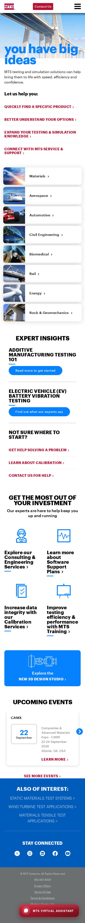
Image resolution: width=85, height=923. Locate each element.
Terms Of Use (42, 891)
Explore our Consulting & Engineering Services (20, 559)
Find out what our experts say (39, 411)
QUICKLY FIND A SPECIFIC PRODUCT (37, 107)
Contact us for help (30, 475)
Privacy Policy (42, 885)
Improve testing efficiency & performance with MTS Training (62, 619)
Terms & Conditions (42, 897)
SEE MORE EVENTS (41, 776)
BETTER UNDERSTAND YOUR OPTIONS (39, 119)
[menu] (77, 6)
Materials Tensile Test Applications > (42, 818)
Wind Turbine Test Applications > (42, 806)
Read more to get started (35, 370)
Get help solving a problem (37, 450)
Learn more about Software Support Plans (60, 562)
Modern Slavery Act (42, 903)
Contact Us (43, 6)
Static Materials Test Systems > (42, 798)
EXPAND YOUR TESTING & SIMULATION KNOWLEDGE (40, 134)
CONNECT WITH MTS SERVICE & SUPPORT (33, 151)
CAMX (16, 718)
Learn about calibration (35, 463)
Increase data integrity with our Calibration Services (20, 617)
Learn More (53, 759)
